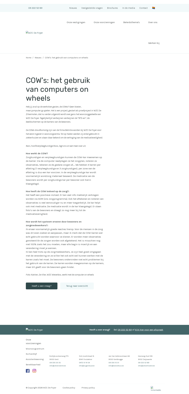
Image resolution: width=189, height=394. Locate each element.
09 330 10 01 (114, 363)
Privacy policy (88, 387)
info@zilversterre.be (57, 366)
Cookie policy (69, 387)
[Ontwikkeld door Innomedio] (157, 389)
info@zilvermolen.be (146, 366)
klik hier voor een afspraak (149, 329)
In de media (128, 8)
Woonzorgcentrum (35, 349)
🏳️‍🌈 (153, 8)
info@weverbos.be (116, 366)
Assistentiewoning (35, 359)
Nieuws (73, 8)
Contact (143, 8)
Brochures (112, 8)
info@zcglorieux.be (86, 366)
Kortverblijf (31, 354)
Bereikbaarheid (33, 364)
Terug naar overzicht (77, 285)
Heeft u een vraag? (42, 285)
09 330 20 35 (55, 363)
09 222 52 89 (35, 8)
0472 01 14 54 (84, 363)
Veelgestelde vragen (92, 8)
